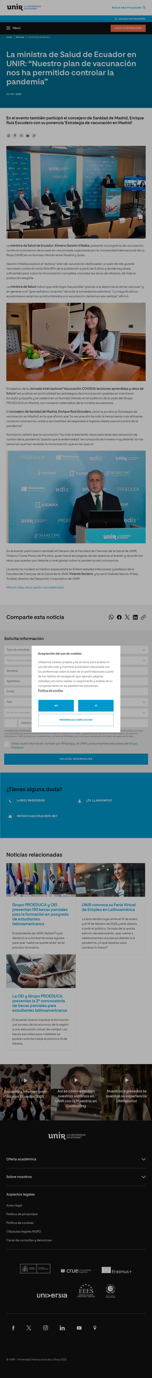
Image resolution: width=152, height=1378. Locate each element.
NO (56, 706)
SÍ (96, 706)
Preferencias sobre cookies (76, 720)
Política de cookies (50, 690)
